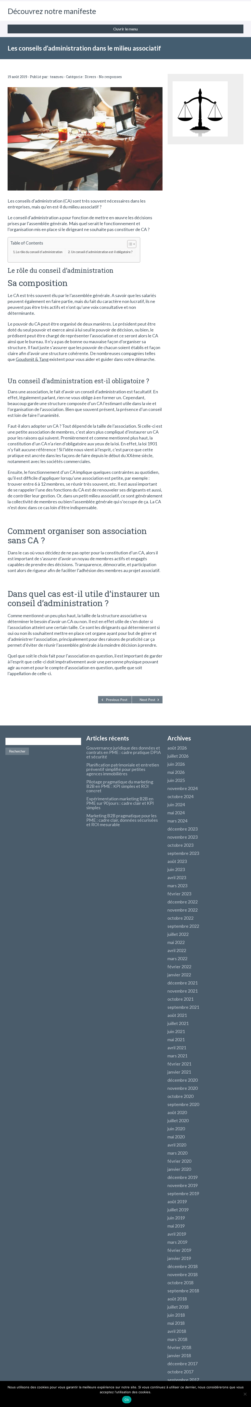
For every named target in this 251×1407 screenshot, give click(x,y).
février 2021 (179, 1063)
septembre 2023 (183, 853)
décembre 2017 (182, 1363)
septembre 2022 (183, 926)
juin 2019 (176, 1217)
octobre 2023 (180, 845)
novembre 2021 (182, 991)
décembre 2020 (182, 1080)
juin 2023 (176, 869)
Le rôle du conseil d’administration (39, 252)
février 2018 (179, 1347)
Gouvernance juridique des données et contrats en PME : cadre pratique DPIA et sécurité (123, 752)
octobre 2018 (180, 1282)
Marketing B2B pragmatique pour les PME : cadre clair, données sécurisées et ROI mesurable (122, 820)
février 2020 (179, 1161)
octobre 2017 (180, 1371)
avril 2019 (176, 1234)
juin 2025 (176, 780)
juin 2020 (176, 1128)
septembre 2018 (183, 1290)
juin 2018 (176, 1315)
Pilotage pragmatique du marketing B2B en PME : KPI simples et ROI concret (119, 786)
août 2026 (177, 748)
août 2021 (177, 1015)
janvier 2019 (179, 1258)
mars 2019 (177, 1242)
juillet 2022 (177, 934)
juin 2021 (176, 1031)
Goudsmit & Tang (32, 359)
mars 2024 (177, 820)
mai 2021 (176, 1039)
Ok (127, 1400)
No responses (110, 76)
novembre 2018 (182, 1274)
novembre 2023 (182, 837)
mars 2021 (177, 1055)
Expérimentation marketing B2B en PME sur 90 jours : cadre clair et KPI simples (120, 803)
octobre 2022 (180, 918)
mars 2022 (177, 958)
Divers (90, 76)
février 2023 (179, 893)
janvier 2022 (179, 974)
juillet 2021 (177, 1023)
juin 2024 (176, 804)
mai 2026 (176, 772)
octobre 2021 (180, 999)
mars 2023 (177, 885)
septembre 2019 (183, 1193)
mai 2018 (176, 1323)
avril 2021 (176, 1047)
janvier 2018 (179, 1355)
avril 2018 (176, 1331)
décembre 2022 (182, 901)
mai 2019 (176, 1226)
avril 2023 (176, 877)
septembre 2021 (183, 1007)
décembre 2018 (182, 1266)
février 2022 (179, 966)
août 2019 (177, 1201)
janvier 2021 (179, 1072)
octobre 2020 (180, 1096)
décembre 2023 (182, 829)
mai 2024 (176, 812)
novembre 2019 (182, 1185)
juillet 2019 (177, 1209)
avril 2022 (176, 950)
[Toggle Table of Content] (129, 244)
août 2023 (177, 861)
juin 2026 (176, 764)
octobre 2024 (180, 796)
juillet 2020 (177, 1120)
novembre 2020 (182, 1088)
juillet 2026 (177, 756)
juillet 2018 (177, 1307)
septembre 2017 (183, 1379)
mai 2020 (176, 1136)
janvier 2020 (179, 1169)
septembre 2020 (183, 1104)
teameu (56, 76)
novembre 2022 (182, 910)
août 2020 (177, 1112)
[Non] (244, 1394)
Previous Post (116, 699)
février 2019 (179, 1250)
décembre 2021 (182, 982)
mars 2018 (177, 1339)
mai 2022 (176, 942)
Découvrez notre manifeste (52, 11)
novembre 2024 (182, 788)
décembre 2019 (182, 1177)
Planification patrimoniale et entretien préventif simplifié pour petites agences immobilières (122, 769)
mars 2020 (177, 1153)
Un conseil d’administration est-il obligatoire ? (101, 252)
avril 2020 (176, 1144)
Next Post (147, 699)
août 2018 (177, 1298)
